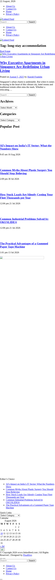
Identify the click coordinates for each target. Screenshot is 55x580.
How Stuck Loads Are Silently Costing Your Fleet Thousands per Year (26, 196)
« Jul (2, 546)
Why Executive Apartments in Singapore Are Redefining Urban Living (25, 67)
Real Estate (5, 51)
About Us (10, 6)
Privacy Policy (12, 14)
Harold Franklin (34, 77)
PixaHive (27, 555)
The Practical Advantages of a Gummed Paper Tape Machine (24, 245)
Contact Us (11, 9)
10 (1, 533)
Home (9, 11)
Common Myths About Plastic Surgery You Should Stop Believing (26, 172)
